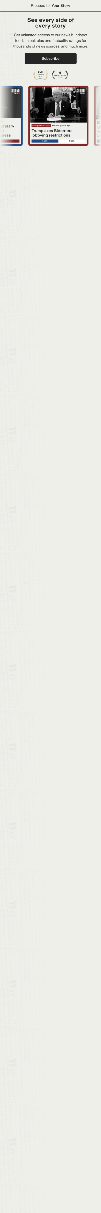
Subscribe (50, 58)
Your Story (60, 5)
